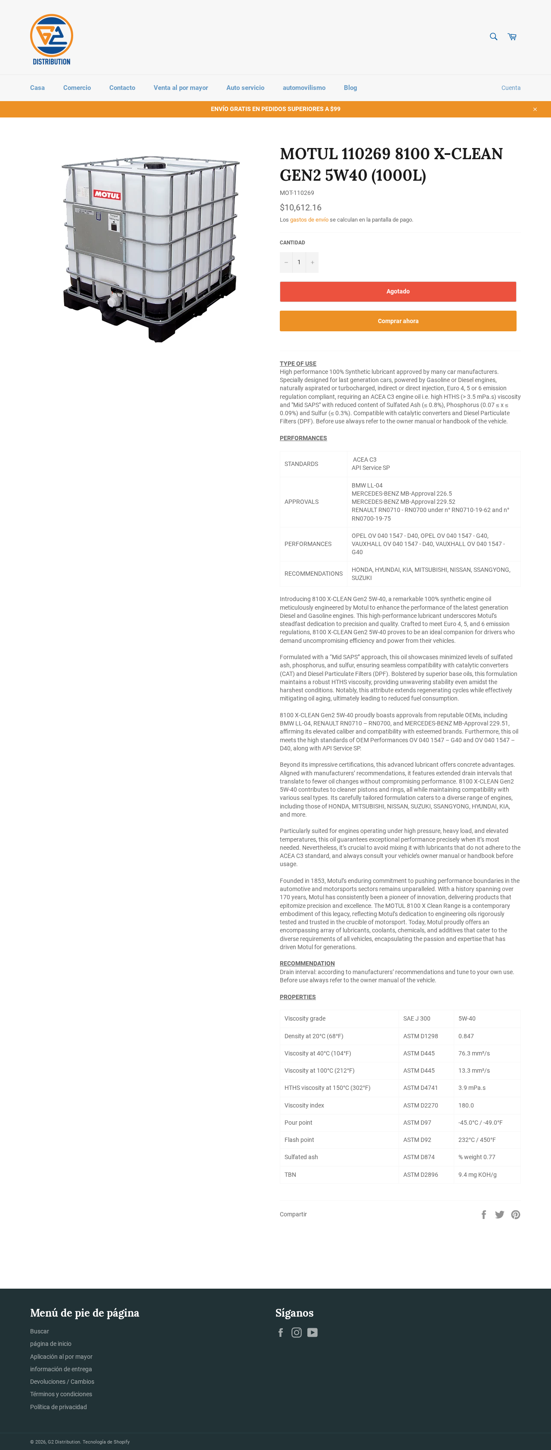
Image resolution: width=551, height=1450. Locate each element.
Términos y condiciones (61, 1394)
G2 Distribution (64, 1442)
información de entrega (61, 1369)
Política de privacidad (58, 1407)
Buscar (39, 1331)
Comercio (77, 88)
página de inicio (50, 1343)
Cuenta (511, 87)
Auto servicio (245, 88)
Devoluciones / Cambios (62, 1381)
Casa (37, 88)
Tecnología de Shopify (106, 1442)
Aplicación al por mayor (61, 1356)
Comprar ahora (398, 321)
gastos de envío (309, 219)
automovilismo (304, 88)
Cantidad (292, 243)
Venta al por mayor (181, 88)
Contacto (122, 88)
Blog (350, 88)
